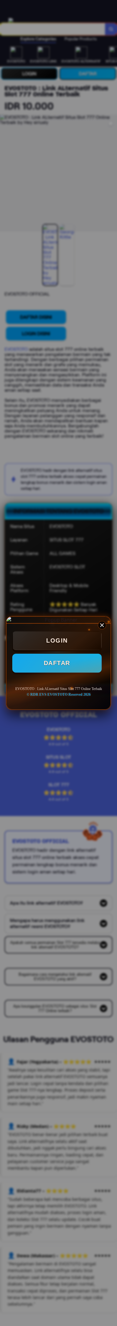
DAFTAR (57, 663)
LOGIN (57, 640)
